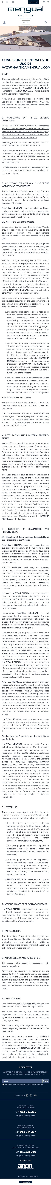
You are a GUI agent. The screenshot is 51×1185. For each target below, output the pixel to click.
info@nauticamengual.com (25, 1116)
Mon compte (3, 22)
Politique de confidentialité (28, 1176)
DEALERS (33, 2)
